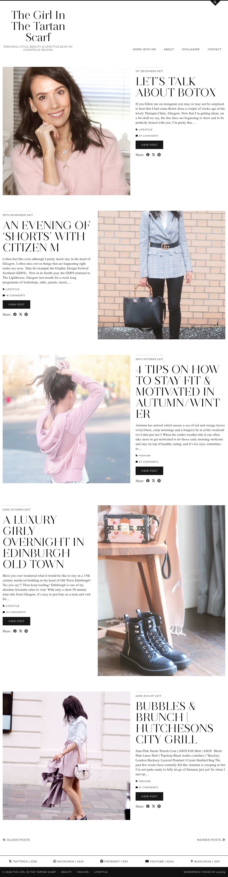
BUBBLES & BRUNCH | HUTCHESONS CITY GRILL (175, 722)
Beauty (66, 872)
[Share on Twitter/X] (153, 154)
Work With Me (144, 49)
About (169, 49)
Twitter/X (24, 861)
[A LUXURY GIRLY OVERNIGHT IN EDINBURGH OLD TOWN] (161, 590)
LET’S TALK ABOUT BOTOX (176, 87)
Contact (214, 49)
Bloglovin (206, 861)
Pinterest (116, 861)
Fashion (145, 455)
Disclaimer (191, 49)
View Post (149, 144)
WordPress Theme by (204, 872)
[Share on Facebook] (148, 154)
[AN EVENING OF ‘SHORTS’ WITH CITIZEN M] (161, 275)
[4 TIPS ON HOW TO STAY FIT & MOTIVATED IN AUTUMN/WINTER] (66, 419)
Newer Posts (209, 839)
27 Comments (148, 135)
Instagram (70, 861)
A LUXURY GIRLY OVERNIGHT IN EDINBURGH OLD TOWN (43, 542)
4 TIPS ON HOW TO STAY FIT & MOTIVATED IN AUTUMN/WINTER (178, 392)
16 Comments (15, 295)
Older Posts (18, 839)
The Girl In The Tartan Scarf (38, 26)
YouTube (161, 861)
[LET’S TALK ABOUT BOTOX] (66, 131)
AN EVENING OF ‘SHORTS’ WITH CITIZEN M (46, 236)
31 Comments (148, 787)
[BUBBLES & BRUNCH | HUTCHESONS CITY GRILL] (66, 756)
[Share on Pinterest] (159, 154)
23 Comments (15, 612)
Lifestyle (146, 129)
